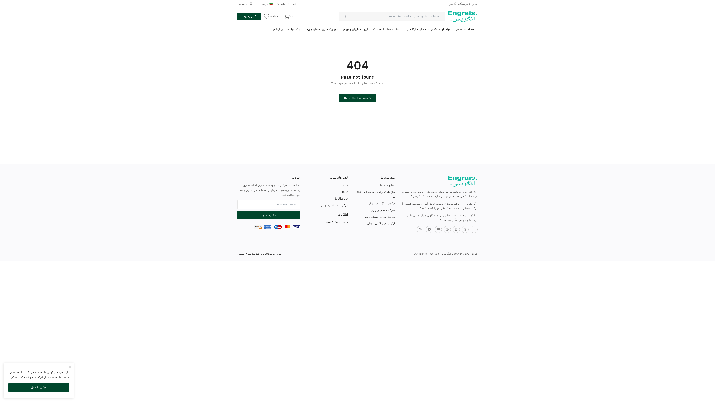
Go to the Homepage (357, 97)
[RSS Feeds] (420, 229)
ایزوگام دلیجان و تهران (355, 29)
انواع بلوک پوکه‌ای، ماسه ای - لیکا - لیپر (428, 29)
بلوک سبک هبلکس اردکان (287, 29)
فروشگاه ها (341, 198)
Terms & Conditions (335, 222)
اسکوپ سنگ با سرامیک (386, 29)
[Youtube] (438, 229)
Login (294, 3)
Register (282, 3)
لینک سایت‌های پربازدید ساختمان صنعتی (259, 253)
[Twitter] (465, 229)
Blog (345, 191)
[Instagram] (456, 229)
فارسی (264, 3)
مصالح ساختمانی (465, 29)
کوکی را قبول (38, 387)
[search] (344, 16)
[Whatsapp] (447, 229)
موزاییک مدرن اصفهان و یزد (322, 29)
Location (243, 3)
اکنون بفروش (249, 16)
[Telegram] (429, 229)
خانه (345, 185)
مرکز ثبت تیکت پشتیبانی (334, 205)
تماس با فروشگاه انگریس (463, 3)
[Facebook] (474, 229)
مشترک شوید (268, 214)
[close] (70, 366)
